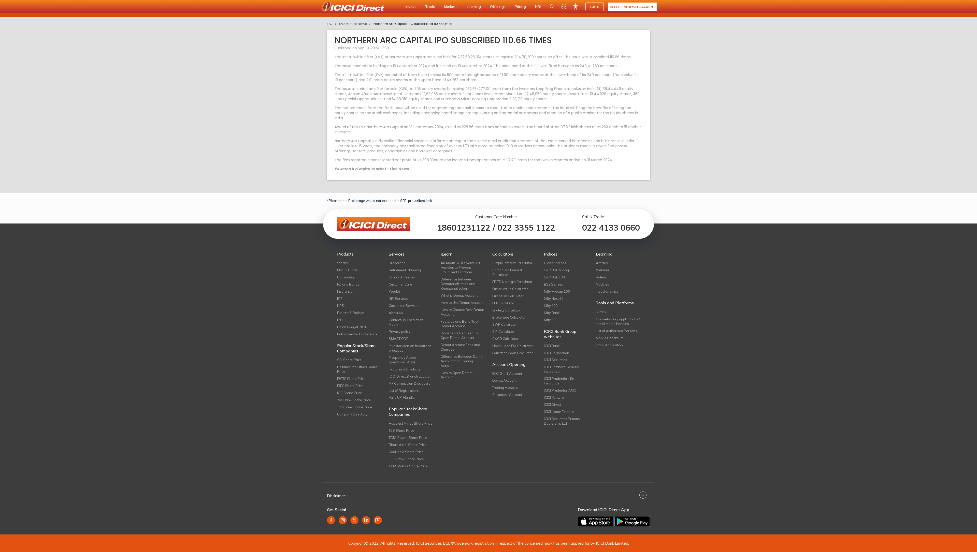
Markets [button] (450, 6)
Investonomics (607, 291)
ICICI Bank (552, 346)
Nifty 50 (550, 320)
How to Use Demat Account (462, 303)
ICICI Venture (554, 397)
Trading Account (505, 387)
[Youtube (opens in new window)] (378, 520)
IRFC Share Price (350, 386)
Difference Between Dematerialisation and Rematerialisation (458, 283)
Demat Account (504, 380)
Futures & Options (351, 313)
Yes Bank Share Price (354, 400)
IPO (330, 23)
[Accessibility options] (575, 6)
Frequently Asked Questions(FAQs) (402, 359)
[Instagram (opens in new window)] (343, 520)
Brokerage (397, 263)
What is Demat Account (459, 295)
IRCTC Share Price (351, 379)
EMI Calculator (503, 303)
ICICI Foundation (556, 353)
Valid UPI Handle (402, 397)
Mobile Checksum (609, 338)
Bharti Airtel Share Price (408, 445)
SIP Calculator (503, 332)
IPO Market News (353, 23)
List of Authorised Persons (616, 331)
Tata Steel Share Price (354, 407)
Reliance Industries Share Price (357, 369)
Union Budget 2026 (352, 327)
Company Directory (352, 414)
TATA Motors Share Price (408, 466)
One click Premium (403, 277)
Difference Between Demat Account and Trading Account (462, 361)
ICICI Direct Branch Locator (410, 376)
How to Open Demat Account (456, 375)
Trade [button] (430, 6)
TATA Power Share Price (408, 438)
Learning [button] (474, 6)
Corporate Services (404, 306)
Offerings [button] (498, 6)
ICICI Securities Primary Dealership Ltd (562, 421)
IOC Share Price (349, 393)
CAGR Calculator (505, 339)
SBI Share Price (349, 360)
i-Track (601, 312)
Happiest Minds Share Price (411, 423)
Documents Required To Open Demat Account (459, 335)
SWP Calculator (504, 324)
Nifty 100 (551, 306)
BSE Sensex (553, 284)
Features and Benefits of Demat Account (460, 323)
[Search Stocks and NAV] (552, 6)
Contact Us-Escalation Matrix (406, 322)
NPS (340, 306)
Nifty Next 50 (554, 298)
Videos (601, 277)
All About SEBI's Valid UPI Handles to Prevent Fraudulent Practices (460, 267)
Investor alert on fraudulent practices (410, 348)
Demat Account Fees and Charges (460, 347)
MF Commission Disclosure (409, 383)
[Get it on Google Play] (632, 521)
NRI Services (399, 298)
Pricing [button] (520, 6)
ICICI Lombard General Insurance (561, 369)
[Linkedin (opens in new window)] (366, 520)
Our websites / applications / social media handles (618, 321)
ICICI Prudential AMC (560, 390)
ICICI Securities (555, 360)
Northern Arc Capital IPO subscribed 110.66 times (413, 23)
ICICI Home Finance (559, 412)
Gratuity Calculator (506, 310)
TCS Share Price (401, 430)
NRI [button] (538, 6)
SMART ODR (399, 339)
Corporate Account (507, 395)
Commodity (346, 277)
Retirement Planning (405, 270)
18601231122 (463, 227)
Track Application (609, 345)
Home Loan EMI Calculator (512, 346)
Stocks (342, 263)
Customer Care (400, 284)
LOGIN (594, 7)
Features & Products (404, 369)
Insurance (345, 291)
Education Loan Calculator (512, 353)
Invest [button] (411, 6)
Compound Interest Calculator (507, 272)
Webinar (602, 270)
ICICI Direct (552, 404)
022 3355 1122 (526, 227)
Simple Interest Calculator (512, 263)
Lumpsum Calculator (508, 296)
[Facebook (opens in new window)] (331, 520)
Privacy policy (399, 332)
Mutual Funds (347, 270)
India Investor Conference (357, 334)
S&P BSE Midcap (557, 270)
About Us (396, 313)
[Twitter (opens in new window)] (354, 520)
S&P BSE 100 (554, 277)
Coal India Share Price (406, 452)
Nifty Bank (552, 313)
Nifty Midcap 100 (557, 291)
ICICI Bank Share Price (406, 459)
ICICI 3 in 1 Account (507, 373)
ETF (339, 298)
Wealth (394, 291)
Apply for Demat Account (632, 7)
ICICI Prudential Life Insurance (559, 381)
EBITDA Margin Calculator (512, 282)
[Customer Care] (564, 6)
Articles (602, 263)
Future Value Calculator (510, 289)
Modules (602, 284)
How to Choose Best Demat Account (462, 312)
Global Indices (555, 263)
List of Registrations (404, 391)
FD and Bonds (348, 284)
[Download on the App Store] (595, 521)
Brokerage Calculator (509, 317)
